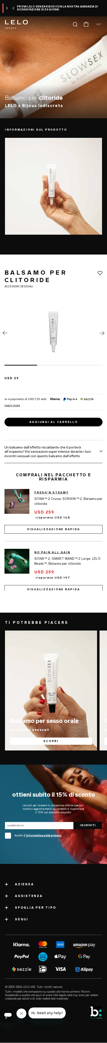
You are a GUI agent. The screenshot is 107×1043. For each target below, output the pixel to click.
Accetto (38, 835)
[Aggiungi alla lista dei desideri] (100, 273)
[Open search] (75, 24)
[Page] (5, 334)
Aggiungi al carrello (53, 422)
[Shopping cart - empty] (86, 24)
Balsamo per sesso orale (44, 720)
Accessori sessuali (30, 730)
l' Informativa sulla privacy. (43, 835)
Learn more (12, 405)
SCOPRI (51, 741)
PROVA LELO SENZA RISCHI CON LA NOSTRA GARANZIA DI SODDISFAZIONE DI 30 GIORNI (49, 8)
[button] (6, 8)
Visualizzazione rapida (53, 529)
